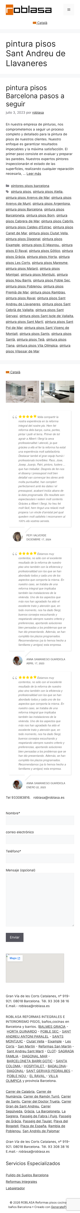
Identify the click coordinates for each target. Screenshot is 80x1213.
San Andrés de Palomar (41, 1131)
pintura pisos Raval (20, 298)
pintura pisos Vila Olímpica (37, 345)
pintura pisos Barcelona (24, 209)
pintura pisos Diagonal (23, 239)
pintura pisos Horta (42, 257)
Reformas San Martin (54, 1046)
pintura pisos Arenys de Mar (28, 198)
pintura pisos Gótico (44, 251)
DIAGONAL (15, 1071)
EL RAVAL (38, 1076)
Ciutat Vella (35, 1041)
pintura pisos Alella (48, 192)
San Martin (26, 1046)
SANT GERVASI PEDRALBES (48, 1071)
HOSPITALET (34, 1066)
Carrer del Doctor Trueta (41, 1101)
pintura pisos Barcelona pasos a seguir (35, 96)
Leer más (34, 174)
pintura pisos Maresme (50, 263)
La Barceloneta (48, 1111)
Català (41, 23)
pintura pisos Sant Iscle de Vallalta (46, 316)
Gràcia (29, 1111)
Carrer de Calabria (20, 1092)
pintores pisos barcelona (30, 186)
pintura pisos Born (40, 215)
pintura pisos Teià (30, 339)
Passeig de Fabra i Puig (38, 1116)
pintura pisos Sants (35, 334)
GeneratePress (61, 1207)
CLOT (51, 1051)
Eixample (55, 1041)
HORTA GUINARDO (22, 1031)
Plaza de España (33, 1126)
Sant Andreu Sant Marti (25, 1051)
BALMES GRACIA (52, 1027)
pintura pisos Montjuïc (38, 274)
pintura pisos (21, 192)
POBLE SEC (49, 1031)
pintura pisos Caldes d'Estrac (28, 227)
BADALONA (57, 1066)
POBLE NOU (17, 1076)
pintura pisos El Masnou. (41, 245)
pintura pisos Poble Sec (51, 280)
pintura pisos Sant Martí (24, 322)
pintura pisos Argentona (51, 204)
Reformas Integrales (21, 1182)
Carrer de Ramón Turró (41, 1096)
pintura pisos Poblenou (24, 286)
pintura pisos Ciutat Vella (48, 233)
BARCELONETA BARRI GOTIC (29, 1061)
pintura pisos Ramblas (47, 292)
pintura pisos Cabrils (57, 221)
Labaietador (15, 1188)
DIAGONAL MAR (34, 1056)
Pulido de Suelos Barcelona (27, 1175)
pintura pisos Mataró (22, 268)
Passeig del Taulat (37, 1121)
